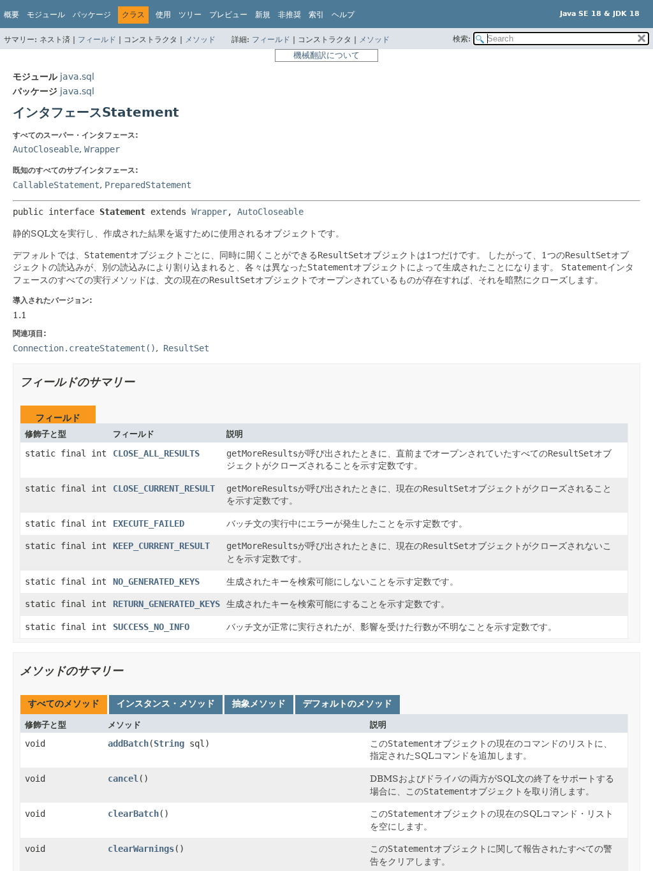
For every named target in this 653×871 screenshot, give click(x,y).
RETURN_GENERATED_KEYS (166, 604)
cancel (123, 778)
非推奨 (289, 14)
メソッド (200, 39)
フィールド (97, 39)
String (169, 743)
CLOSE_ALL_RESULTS (156, 453)
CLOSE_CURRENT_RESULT (164, 488)
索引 (316, 14)
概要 (11, 14)
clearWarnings (141, 849)
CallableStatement (56, 185)
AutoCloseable (46, 149)
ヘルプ (343, 14)
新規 (262, 14)
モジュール (46, 14)
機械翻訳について (326, 55)
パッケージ (92, 14)
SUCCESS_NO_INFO (151, 627)
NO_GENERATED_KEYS (156, 581)
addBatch (128, 743)
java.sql (77, 76)
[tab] (63, 704)
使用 (163, 14)
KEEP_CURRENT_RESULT (161, 546)
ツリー (190, 14)
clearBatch (133, 814)
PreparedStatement (148, 185)
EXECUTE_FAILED (148, 523)
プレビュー (228, 14)
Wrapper (102, 149)
